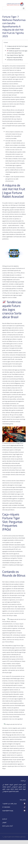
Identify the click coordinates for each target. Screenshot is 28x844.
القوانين (4, 822)
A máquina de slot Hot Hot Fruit (12, 446)
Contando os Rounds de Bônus (15, 60)
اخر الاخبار (4, 819)
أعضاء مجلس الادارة (7, 826)
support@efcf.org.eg (7, 810)
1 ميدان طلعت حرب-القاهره (9, 803)
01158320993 (6, 807)
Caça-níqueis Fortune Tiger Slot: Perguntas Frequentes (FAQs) (15, 56)
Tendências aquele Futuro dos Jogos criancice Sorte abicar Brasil (17, 52)
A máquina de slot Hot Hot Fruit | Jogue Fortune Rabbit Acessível (17, 47)
